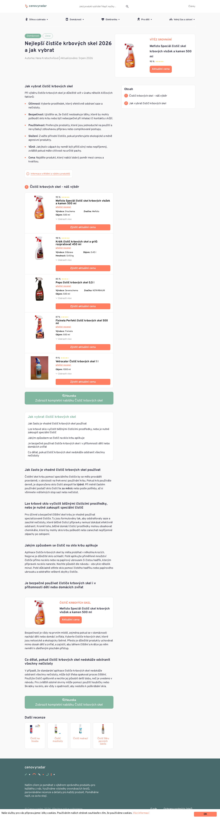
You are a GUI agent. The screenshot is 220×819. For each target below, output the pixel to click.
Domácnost (75, 19)
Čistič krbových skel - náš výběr (148, 96)
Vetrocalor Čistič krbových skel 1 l (77, 361)
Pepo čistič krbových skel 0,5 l (75, 282)
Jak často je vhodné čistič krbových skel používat (57, 423)
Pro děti (145, 19)
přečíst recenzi (63, 207)
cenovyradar (35, 767)
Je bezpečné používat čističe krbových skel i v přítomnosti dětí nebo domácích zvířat (69, 445)
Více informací (141, 813)
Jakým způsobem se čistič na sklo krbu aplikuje (56, 438)
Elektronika (111, 19)
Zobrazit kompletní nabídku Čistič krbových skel (69, 705)
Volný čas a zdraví (183, 19)
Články (191, 6)
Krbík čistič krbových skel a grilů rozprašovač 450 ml (76, 243)
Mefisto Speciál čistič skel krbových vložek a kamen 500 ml (83, 202)
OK (205, 814)
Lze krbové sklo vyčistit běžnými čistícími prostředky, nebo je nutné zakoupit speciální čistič (68, 431)
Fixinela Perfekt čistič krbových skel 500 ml (82, 322)
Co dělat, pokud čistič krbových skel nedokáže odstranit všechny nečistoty (66, 454)
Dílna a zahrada (37, 19)
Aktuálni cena (161, 69)
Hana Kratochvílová (47, 58)
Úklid (47, 36)
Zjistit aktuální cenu (83, 227)
